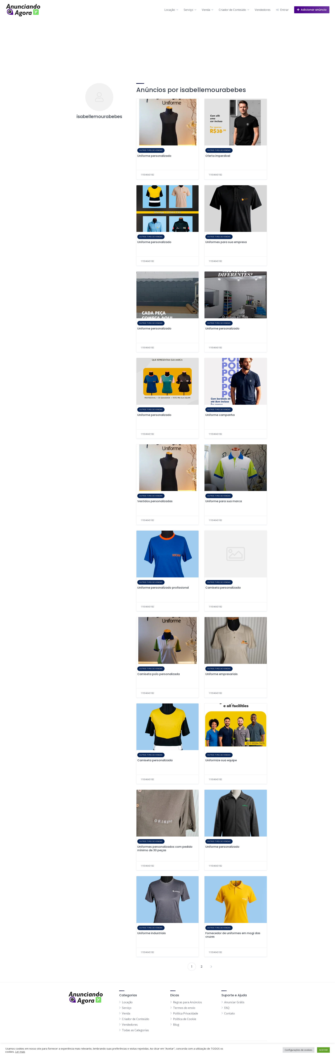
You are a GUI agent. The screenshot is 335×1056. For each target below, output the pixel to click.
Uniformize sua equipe (221, 760)
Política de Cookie (184, 1019)
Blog (176, 1024)
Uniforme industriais (151, 933)
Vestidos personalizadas (155, 501)
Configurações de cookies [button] (298, 1049)
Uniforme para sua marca (223, 501)
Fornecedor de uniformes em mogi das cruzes (232, 935)
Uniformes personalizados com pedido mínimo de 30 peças (164, 848)
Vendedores (262, 10)
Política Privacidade (185, 1013)
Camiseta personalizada (223, 588)
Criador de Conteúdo (232, 10)
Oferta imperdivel (217, 156)
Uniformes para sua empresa (226, 242)
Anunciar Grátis (234, 1002)
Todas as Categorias (135, 1030)
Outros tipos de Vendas (150, 150)
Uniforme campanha (220, 415)
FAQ (226, 1008)
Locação (169, 10)
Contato (229, 1013)
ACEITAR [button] (323, 1049)
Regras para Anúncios (187, 1002)
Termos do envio (184, 1008)
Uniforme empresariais (221, 674)
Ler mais (20, 1051)
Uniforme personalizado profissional (163, 588)
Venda (206, 10)
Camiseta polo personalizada (158, 674)
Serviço (188, 10)
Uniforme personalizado (154, 156)
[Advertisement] (167, 45)
